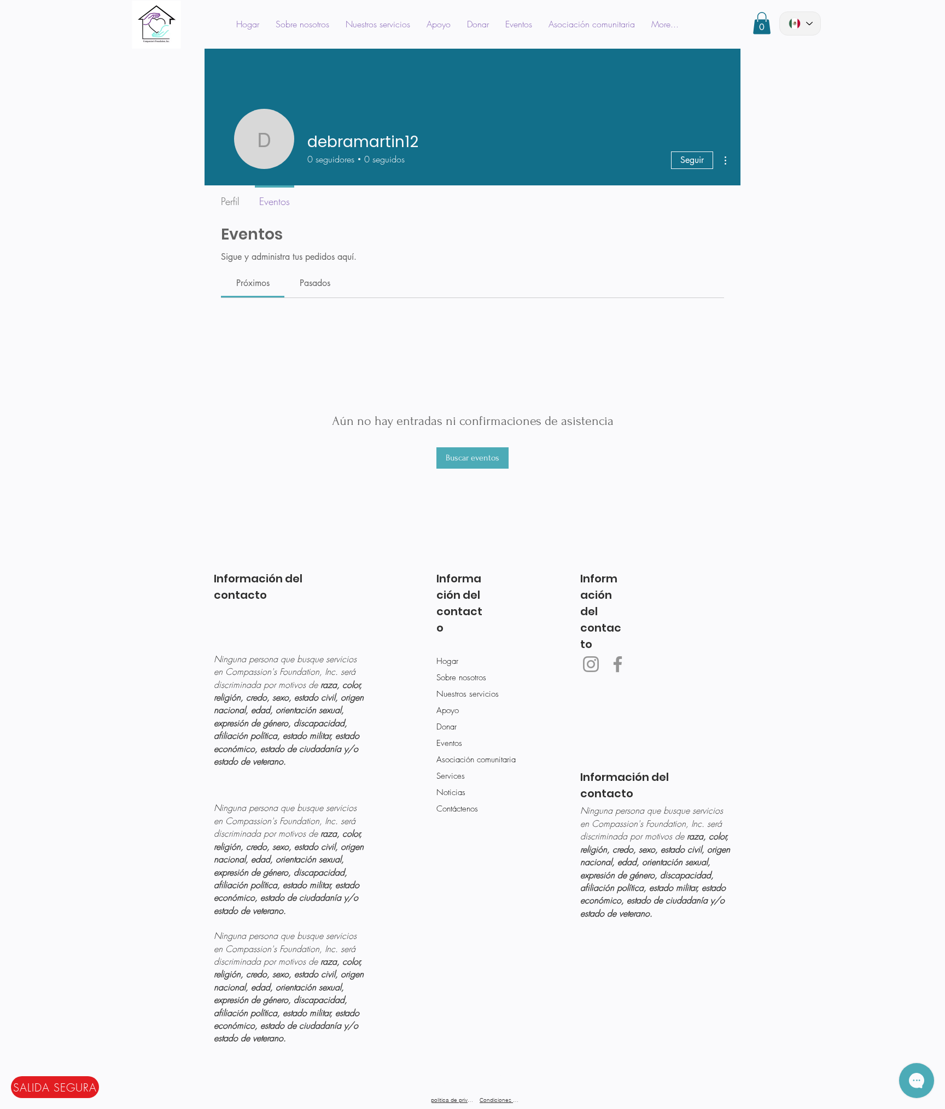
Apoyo (447, 710)
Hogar (447, 661)
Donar (446, 726)
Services (450, 776)
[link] (253, 283)
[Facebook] (617, 664)
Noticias (450, 792)
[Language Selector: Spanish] (800, 23)
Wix (551, 1075)
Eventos (449, 743)
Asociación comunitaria (472, 759)
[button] (761, 23)
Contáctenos (457, 808)
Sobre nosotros (461, 677)
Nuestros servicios (467, 693)
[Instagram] (591, 664)
